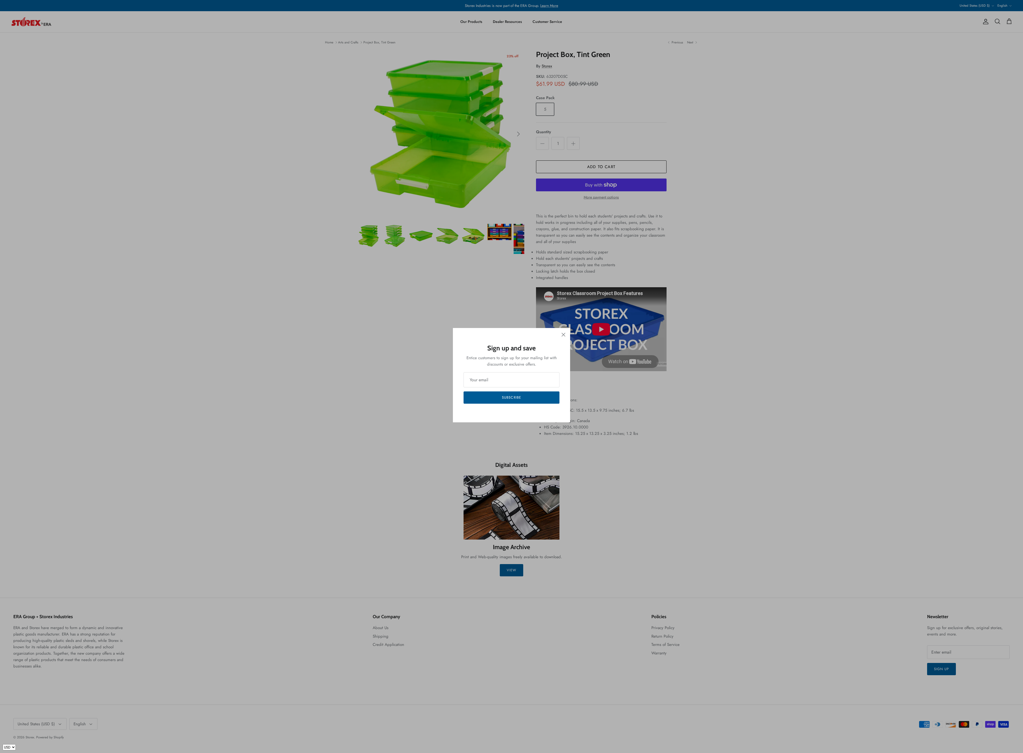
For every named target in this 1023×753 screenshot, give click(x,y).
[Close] (563, 335)
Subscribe (511, 397)
